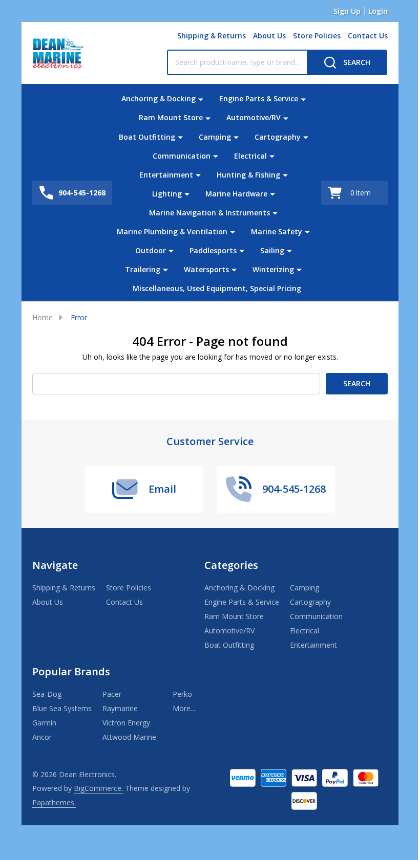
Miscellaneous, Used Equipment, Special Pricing (217, 288)
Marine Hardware (236, 194)
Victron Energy (126, 722)
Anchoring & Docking (158, 98)
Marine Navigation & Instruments (209, 212)
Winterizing (273, 269)
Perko (182, 694)
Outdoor (150, 250)
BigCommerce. (98, 788)
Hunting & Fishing (248, 175)
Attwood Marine (129, 737)
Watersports (206, 269)
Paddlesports (213, 250)
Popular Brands (71, 671)
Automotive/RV (253, 117)
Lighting (167, 194)
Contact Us (368, 35)
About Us (269, 35)
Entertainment (166, 175)
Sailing (272, 250)
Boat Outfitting (147, 137)
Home (42, 317)
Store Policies (317, 35)
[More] (200, 98)
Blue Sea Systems (62, 708)
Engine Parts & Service (258, 98)
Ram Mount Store (171, 117)
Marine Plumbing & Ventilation (172, 231)
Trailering (142, 269)
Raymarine (120, 708)
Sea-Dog (46, 694)
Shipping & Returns (211, 35)
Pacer (111, 694)
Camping (215, 137)
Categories (231, 565)
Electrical (250, 156)
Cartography (278, 137)
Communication (182, 156)
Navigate (55, 565)
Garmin (44, 722)
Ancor (42, 737)
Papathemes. (54, 802)
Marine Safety (276, 231)
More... (184, 708)
